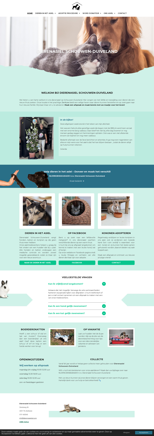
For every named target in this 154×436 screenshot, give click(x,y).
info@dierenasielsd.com (28, 418)
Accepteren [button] (143, 432)
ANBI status (24, 422)
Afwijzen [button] (126, 432)
